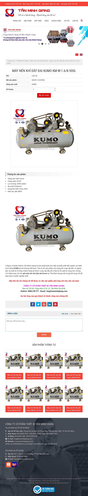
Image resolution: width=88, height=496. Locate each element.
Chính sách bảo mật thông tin (51, 481)
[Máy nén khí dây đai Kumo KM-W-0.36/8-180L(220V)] (73, 394)
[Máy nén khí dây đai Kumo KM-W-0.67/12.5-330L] (54, 394)
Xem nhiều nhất (75, 314)
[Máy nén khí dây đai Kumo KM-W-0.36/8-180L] (54, 361)
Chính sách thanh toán (13, 478)
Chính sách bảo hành (34, 481)
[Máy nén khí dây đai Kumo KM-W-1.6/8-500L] (44, 134)
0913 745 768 (72, 4)
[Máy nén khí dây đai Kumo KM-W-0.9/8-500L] (73, 361)
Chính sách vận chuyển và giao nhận (49, 478)
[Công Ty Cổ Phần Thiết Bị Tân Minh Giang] (30, 13)
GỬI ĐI (44, 335)
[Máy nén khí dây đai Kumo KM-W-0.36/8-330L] (34, 361)
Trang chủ (11, 61)
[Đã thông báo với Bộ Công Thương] (44, 489)
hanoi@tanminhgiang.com (24, 459)
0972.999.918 (31, 436)
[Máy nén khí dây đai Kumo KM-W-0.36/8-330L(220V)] (14, 361)
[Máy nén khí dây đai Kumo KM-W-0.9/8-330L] (14, 394)
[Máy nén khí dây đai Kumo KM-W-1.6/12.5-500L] (34, 394)
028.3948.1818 (22, 434)
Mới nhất (65, 314)
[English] (81, 54)
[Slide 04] (44, 36)
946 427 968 (55, 4)
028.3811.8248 (35, 434)
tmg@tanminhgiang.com (23, 439)
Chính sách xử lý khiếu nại (29, 478)
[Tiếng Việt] (77, 54)
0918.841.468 (20, 436)
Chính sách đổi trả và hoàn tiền (71, 478)
